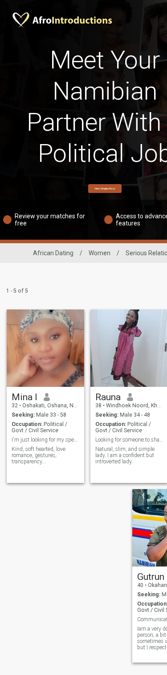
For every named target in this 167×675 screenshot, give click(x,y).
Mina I (24, 397)
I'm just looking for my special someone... (46, 440)
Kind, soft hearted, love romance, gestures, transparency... (38, 455)
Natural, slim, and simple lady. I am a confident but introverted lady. (125, 455)
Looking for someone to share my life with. (129, 440)
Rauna (108, 397)
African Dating (53, 253)
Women (99, 253)
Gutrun (150, 576)
